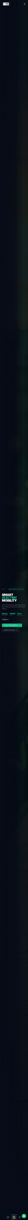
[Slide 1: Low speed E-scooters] (8, 1217)
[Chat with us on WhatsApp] (24, 1216)
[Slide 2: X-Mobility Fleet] (14, 1217)
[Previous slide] (2, 1217)
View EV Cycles (9, 630)
